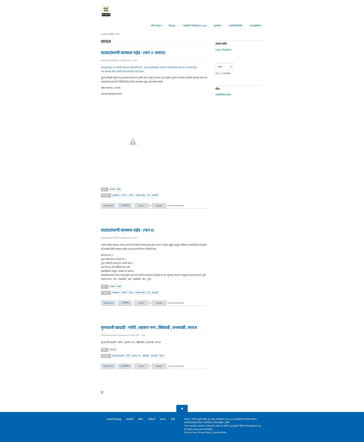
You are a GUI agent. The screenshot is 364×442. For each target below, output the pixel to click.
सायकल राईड (140, 195)
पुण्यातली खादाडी (118, 355)
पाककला (113, 349)
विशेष (140, 419)
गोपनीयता (208, 422)
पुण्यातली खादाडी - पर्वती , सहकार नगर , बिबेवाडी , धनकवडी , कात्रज (149, 327)
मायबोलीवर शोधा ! (223, 95)
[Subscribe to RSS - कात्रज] (154, 392)
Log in (141, 205)
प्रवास (119, 286)
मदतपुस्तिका (255, 26)
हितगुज (172, 26)
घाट (148, 195)
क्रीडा (119, 189)
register (159, 205)
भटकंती (112, 189)
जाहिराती (151, 419)
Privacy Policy (205, 432)
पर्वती (128, 355)
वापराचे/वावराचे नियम (193, 422)
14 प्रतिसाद (125, 205)
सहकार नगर (136, 355)
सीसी (173, 419)
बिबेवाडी (146, 355)
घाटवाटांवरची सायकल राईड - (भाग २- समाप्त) (133, 52)
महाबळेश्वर (115, 195)
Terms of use (190, 432)
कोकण (124, 195)
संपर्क (227, 422)
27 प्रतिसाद (125, 303)
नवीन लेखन (156, 26)
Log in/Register (223, 50)
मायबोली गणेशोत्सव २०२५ (195, 26)
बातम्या (163, 419)
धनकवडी (154, 355)
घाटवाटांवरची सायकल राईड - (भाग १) (127, 230)
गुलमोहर (217, 26)
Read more (110, 205)
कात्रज (131, 195)
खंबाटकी (155, 195)
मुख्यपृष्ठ (112, 34)
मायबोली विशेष (235, 26)
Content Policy (220, 432)
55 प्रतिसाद (125, 366)
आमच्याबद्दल (218, 422)
